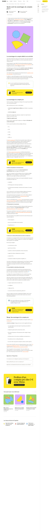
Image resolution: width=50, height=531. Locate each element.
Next (37, 403)
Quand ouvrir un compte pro (19, 19)
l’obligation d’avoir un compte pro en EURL (20, 346)
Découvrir (44, 1)
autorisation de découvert (11, 208)
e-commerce (19, 199)
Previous (2, 403)
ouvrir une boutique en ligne (11, 200)
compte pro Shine (25, 351)
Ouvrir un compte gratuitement (19, 384)
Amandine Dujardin (23, 12)
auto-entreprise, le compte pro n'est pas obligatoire (23, 64)
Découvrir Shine (28, 92)
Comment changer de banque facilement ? (21, 424)
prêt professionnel (20, 208)
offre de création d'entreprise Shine (14, 152)
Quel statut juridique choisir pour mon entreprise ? (9, 424)
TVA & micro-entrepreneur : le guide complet (31, 424)
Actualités (11, 1)
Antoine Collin (11, 12)
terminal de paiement (23, 196)
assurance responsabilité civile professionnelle (23, 212)
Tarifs (27, 1)
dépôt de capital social (11, 140)
